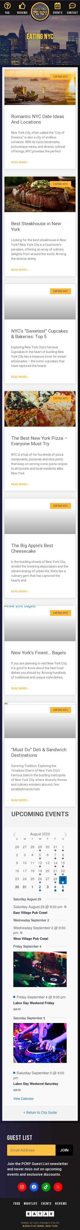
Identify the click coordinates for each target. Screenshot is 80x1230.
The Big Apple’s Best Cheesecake (32, 548)
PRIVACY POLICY (50, 1223)
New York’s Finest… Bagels (38, 652)
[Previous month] (14, 834)
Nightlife (31, 1204)
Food (16, 1204)
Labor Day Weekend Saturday (35, 1083)
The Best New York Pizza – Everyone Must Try (39, 441)
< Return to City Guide (40, 1112)
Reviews (61, 1204)
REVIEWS (22, 13)
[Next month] (65, 834)
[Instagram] (22, 1187)
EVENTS (57, 13)
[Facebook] (34, 1187)
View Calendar (23, 1098)
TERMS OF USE (29, 1223)
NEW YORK (51, 1226)
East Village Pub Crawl (30, 912)
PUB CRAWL (38, 1226)
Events (46, 1204)
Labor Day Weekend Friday (33, 1003)
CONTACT (72, 13)
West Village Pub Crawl (30, 938)
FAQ (7, 13)
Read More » (20, 162)
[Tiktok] (46, 1187)
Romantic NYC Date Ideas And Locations (37, 119)
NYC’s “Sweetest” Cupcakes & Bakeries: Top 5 (39, 333)
